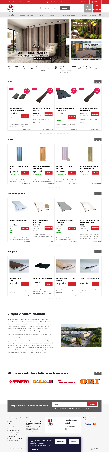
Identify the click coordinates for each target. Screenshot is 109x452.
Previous (96, 81)
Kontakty (22, 1)
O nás (9, 1)
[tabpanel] (19, 108)
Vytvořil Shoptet (97, 448)
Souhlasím (74, 441)
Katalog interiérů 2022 (15, 440)
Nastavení (34, 449)
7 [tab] (48, 133)
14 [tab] (58, 133)
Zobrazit (25, 172)
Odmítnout (60, 441)
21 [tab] (68, 133)
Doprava (15, 1)
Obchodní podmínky (14, 430)
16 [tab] (61, 133)
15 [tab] (60, 133)
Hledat (65, 8)
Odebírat (92, 404)
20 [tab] (67, 133)
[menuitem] (13, 15)
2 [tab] (41, 133)
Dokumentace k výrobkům (16, 438)
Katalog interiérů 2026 (15, 442)
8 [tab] (50, 133)
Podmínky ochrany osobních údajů (14, 433)
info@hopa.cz (71, 426)
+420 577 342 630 (72, 429)
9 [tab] (51, 133)
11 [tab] (54, 133)
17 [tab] (63, 133)
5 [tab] (45, 133)
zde (48, 445)
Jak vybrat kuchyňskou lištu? (34, 432)
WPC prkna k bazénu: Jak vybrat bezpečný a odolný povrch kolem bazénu (33, 428)
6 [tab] (47, 133)
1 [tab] (40, 133)
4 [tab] (44, 133)
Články (29, 1)
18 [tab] (64, 133)
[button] (9, 41)
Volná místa (12, 436)
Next (99, 81)
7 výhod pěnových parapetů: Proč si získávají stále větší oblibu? (34, 423)
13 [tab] (57, 133)
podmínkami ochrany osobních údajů (79, 408)
